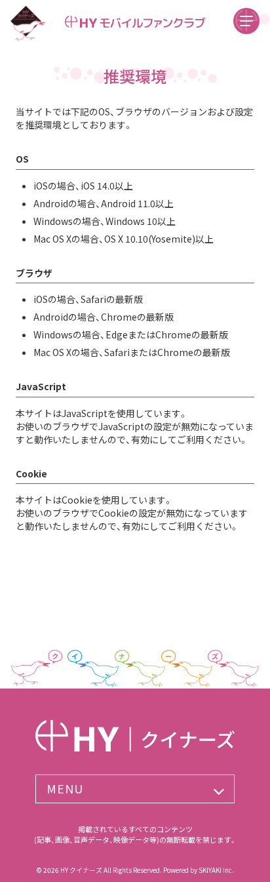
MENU (65, 788)
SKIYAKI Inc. (216, 870)
